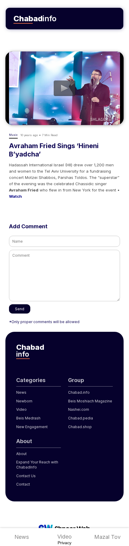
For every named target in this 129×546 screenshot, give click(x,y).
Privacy (64, 542)
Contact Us (26, 476)
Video (64, 536)
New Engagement (32, 427)
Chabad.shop (80, 427)
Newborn (24, 401)
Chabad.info (79, 392)
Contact (23, 484)
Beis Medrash (28, 418)
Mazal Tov (107, 537)
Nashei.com (78, 409)
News (21, 537)
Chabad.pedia (80, 418)
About (21, 453)
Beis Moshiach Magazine (90, 401)
